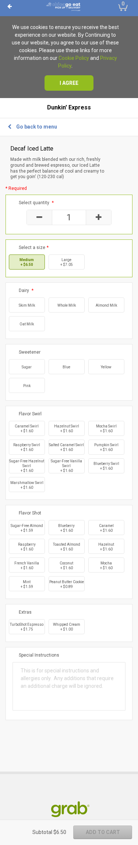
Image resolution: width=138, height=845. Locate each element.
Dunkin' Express (69, 107)
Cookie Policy (74, 58)
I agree (69, 83)
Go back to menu (36, 127)
